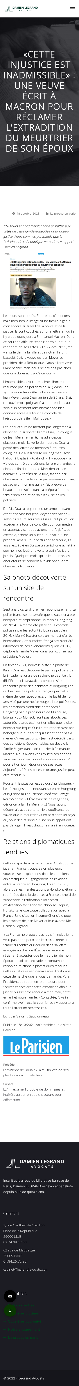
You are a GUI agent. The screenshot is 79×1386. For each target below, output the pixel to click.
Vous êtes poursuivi (24, 1321)
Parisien (9, 1030)
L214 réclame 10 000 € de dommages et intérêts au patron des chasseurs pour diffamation (34, 1094)
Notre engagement (24, 1329)
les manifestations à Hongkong (41, 889)
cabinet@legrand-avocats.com (25, 1269)
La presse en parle (63, 213)
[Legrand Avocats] (22, 8)
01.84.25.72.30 (15, 1261)
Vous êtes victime (23, 1313)
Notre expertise (21, 1305)
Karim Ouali (45, 432)
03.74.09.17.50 (15, 1242)
